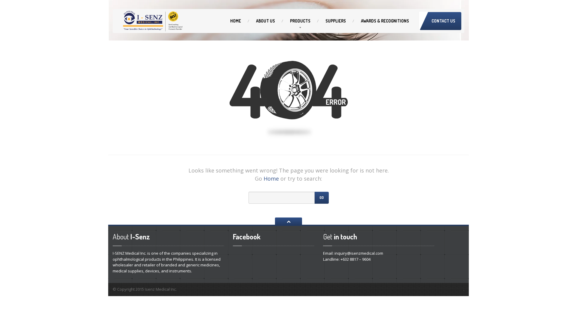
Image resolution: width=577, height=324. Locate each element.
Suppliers (335, 20)
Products (300, 20)
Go (321, 197)
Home (235, 20)
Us (265, 20)
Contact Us (443, 20)
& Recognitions (385, 20)
